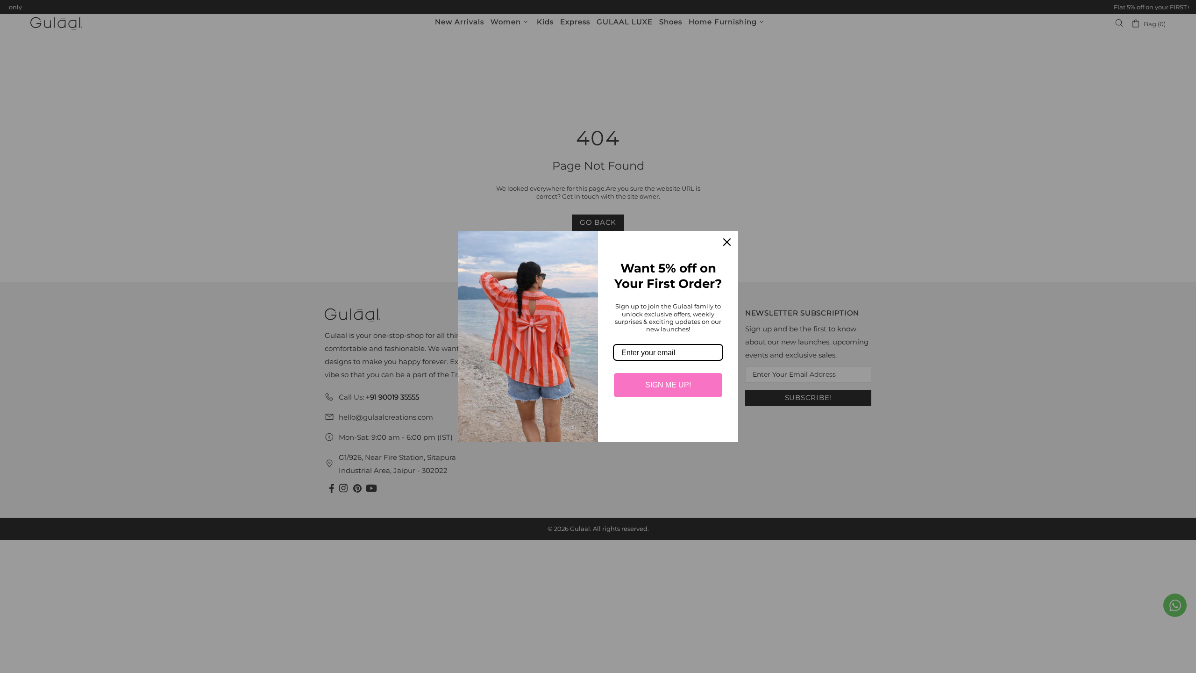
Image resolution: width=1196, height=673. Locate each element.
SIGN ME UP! (668, 385)
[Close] (727, 242)
